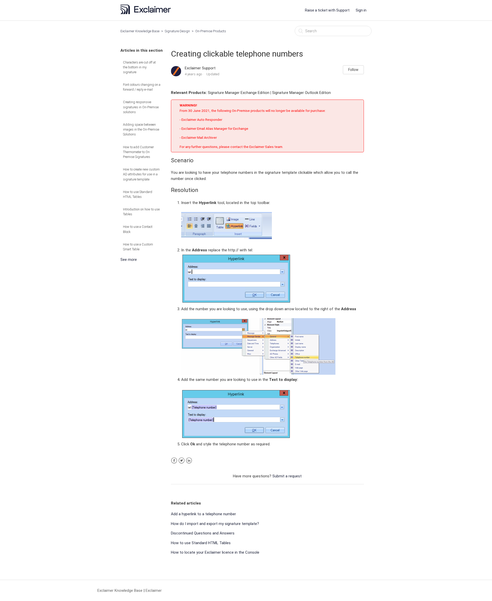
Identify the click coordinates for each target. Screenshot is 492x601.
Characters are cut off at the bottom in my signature (139, 67)
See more (128, 259)
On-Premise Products (210, 31)
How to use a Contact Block (137, 229)
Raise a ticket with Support (327, 10)
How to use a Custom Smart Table (138, 246)
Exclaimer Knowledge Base (139, 31)
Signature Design (177, 31)
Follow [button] (353, 70)
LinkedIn (189, 460)
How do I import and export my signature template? (215, 523)
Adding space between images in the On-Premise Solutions (141, 129)
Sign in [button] (361, 10)
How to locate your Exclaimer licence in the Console (215, 552)
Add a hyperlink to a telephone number (203, 514)
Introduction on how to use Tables (141, 211)
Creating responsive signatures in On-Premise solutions (141, 107)
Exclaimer (154, 590)
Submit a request (287, 476)
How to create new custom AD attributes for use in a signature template (141, 174)
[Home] (147, 12)
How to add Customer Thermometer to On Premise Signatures (138, 152)
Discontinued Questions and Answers (202, 533)
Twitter (181, 460)
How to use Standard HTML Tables (137, 194)
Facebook (174, 460)
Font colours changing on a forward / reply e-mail (141, 87)
